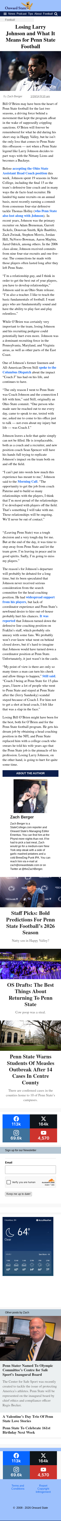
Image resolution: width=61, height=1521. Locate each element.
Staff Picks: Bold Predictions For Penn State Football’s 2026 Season (30, 922)
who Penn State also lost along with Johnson (30, 213)
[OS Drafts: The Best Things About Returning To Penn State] (30, 978)
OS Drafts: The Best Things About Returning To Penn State (30, 994)
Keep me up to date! (18, 1193)
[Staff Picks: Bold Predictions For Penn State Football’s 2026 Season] (30, 906)
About (38, 13)
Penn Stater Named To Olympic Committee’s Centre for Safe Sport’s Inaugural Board (28, 1370)
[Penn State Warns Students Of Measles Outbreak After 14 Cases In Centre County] (30, 1049)
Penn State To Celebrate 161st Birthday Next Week (26, 1430)
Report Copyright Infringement (43, 1488)
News (11, 13)
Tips (30, 13)
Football (48, 13)
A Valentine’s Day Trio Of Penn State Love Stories (28, 1419)
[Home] (19, 8)
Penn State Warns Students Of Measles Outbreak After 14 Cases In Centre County (30, 1069)
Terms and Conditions (17, 1487)
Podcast (21, 13)
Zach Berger (14, 96)
